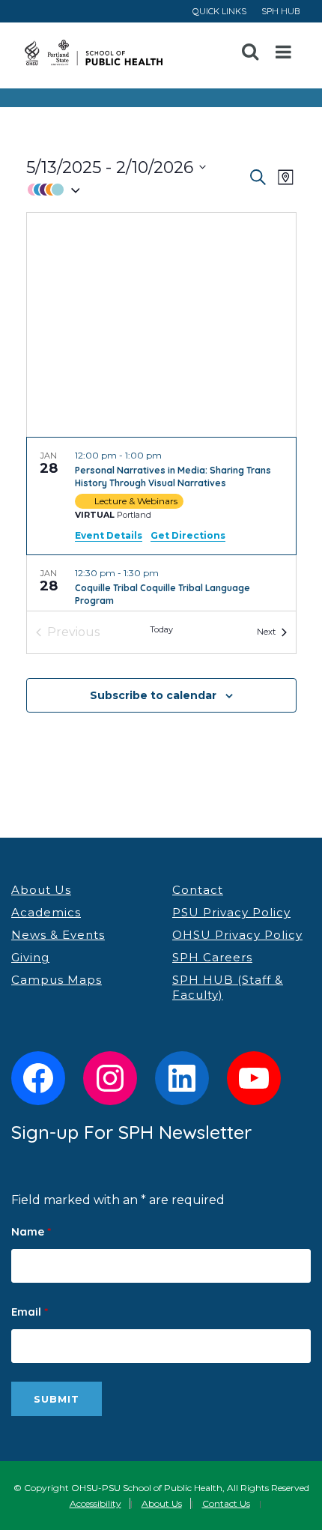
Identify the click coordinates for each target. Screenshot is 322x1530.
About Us (41, 890)
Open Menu (284, 52)
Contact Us (226, 1503)
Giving (30, 957)
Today (161, 629)
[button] (136, 190)
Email (29, 1311)
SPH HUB (280, 10)
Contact (197, 890)
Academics (46, 912)
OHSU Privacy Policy (237, 935)
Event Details (108, 535)
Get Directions (188, 535)
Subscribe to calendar (153, 695)
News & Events (58, 935)
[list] (161, 524)
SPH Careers (212, 957)
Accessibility (95, 1503)
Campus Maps (56, 980)
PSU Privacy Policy (231, 912)
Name (31, 1231)
